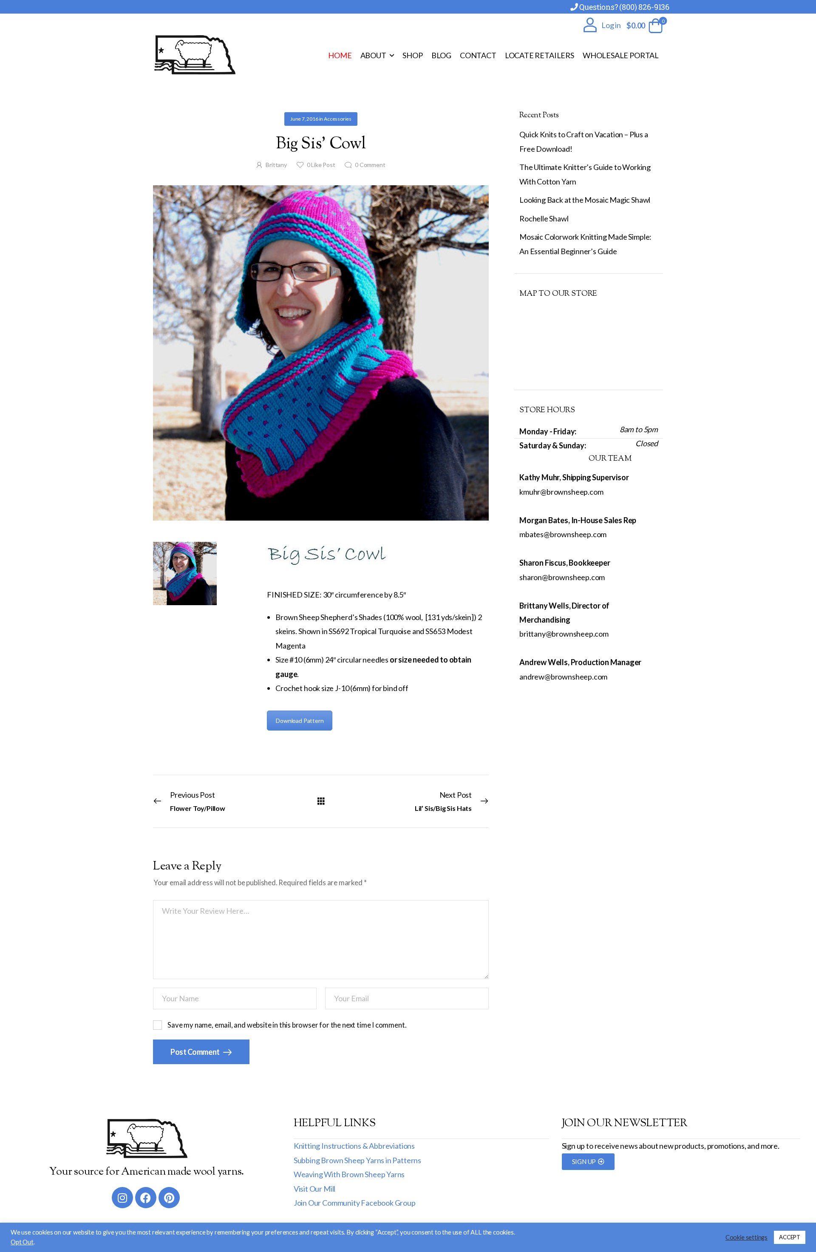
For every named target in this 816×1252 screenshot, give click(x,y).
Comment (370, 164)
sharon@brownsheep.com (562, 577)
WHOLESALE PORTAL (621, 55)
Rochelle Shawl (543, 218)
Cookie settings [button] (746, 1237)
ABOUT (373, 55)
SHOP (412, 55)
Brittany (276, 164)
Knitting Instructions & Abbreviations (354, 1145)
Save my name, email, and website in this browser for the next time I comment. (286, 1025)
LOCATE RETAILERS (539, 55)
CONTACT (478, 55)
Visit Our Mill (314, 1188)
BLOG (441, 55)
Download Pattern (299, 720)
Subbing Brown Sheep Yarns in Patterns (357, 1160)
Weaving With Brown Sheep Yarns (349, 1174)
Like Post (321, 164)
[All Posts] (321, 801)
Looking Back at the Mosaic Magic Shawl (584, 199)
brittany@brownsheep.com (564, 633)
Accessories (337, 119)
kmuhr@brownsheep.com (561, 491)
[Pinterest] (169, 1197)
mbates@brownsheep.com (562, 534)
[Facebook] (145, 1197)
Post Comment (195, 1052)
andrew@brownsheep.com (563, 676)
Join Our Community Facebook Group (355, 1202)
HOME (339, 55)
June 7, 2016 (304, 119)
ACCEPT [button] (789, 1237)
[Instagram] (122, 1197)
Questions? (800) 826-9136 (624, 7)
